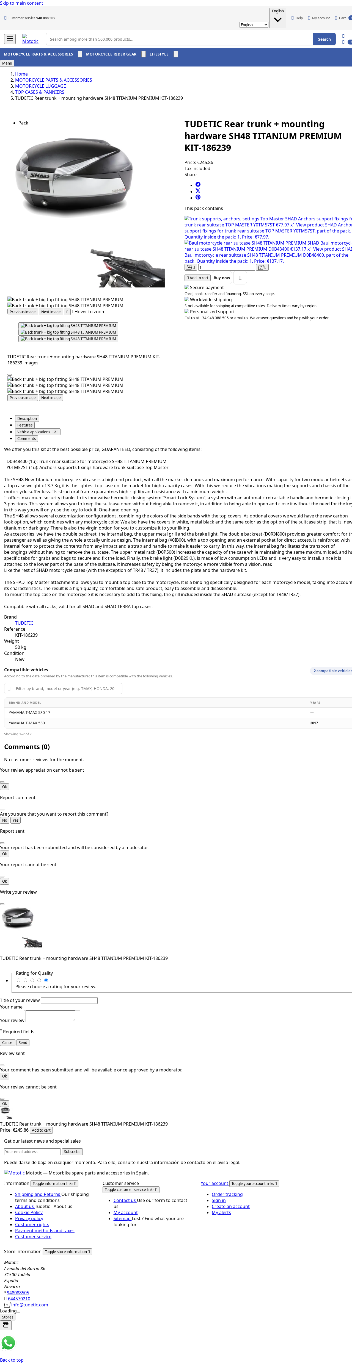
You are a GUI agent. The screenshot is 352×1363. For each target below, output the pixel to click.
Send (23, 1042)
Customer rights (32, 1224)
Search (324, 39)
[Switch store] (6, 1325)
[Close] (9, 375)
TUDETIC (24, 623)
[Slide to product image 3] (68, 339)
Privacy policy (29, 1218)
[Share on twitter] (198, 192)
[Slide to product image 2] (68, 332)
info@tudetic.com (29, 1305)
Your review (13, 1020)
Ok (4, 786)
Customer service (33, 1237)
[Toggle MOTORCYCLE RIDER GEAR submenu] (143, 54)
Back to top (12, 1360)
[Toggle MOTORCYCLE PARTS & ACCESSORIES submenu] (80, 54)
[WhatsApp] (8, 1350)
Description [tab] (27, 418)
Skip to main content (21, 3)
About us (25, 1206)
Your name (12, 1007)
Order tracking (227, 1194)
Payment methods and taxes (45, 1231)
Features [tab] (24, 425)
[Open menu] (10, 39)
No (4, 820)
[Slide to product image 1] (68, 325)
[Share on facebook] (198, 185)
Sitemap (123, 1218)
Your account (215, 1183)
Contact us (125, 1200)
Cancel (7, 1042)
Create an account (231, 1206)
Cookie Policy (29, 1212)
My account (126, 1212)
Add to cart (41, 1130)
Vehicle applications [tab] (36, 432)
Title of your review (20, 1000)
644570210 (19, 1299)
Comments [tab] (26, 438)
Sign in (219, 1200)
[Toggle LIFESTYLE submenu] (176, 54)
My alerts (221, 1212)
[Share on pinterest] (198, 198)
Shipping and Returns (38, 1194)
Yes (15, 820)
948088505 (18, 1293)
